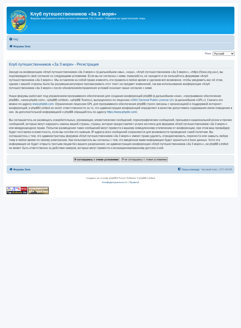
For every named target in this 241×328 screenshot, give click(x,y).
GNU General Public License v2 (152, 100)
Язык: (208, 53)
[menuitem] (13, 39)
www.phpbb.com (43, 104)
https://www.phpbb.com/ (122, 112)
